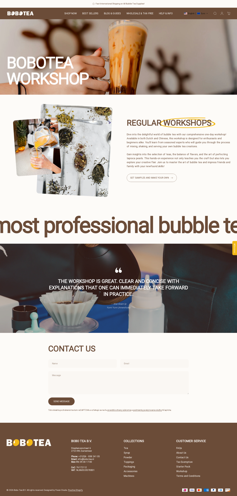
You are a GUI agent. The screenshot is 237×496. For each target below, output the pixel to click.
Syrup (127, 452)
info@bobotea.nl (86, 459)
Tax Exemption (184, 462)
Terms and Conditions (188, 476)
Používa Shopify (75, 490)
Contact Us (182, 457)
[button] (196, 13)
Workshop (181, 471)
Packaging (129, 466)
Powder (128, 457)
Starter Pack (183, 466)
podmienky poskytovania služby (147, 410)
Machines (129, 476)
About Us (181, 452)
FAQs (179, 448)
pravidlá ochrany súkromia (119, 410)
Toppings (129, 462)
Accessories (131, 471)
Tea (126, 448)
